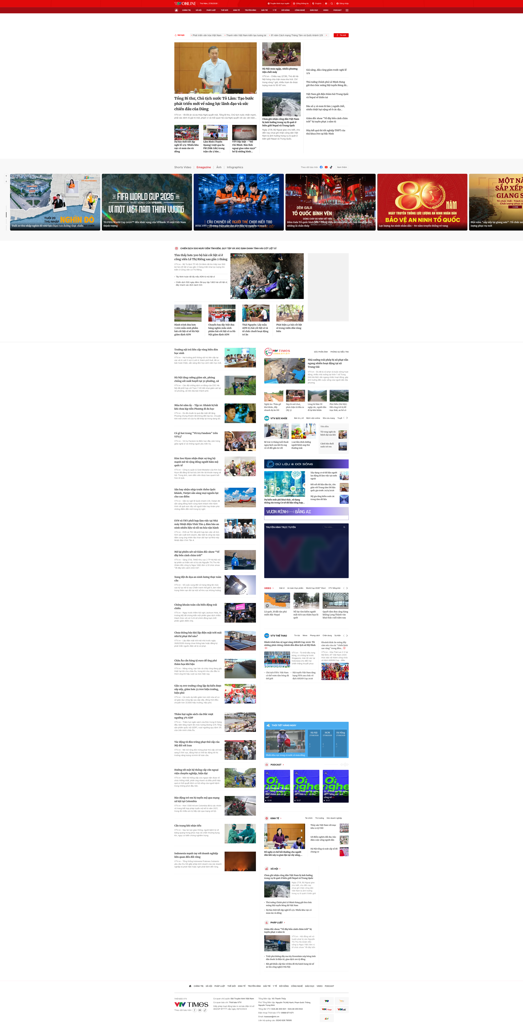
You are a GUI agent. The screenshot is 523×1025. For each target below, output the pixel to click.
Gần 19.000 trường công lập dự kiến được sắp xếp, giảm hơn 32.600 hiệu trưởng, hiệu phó (197, 689)
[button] (343, 418)
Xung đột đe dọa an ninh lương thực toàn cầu (197, 579)
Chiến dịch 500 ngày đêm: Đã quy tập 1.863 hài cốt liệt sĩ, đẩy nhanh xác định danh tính (202, 283)
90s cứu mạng (329, 418)
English (318, 3)
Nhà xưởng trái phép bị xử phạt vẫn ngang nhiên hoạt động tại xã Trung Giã (328, 363)
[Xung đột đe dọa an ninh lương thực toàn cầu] (240, 585)
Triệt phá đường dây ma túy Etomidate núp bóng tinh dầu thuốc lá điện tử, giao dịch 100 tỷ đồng (291, 957)
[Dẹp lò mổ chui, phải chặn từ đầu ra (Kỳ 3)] (295, 396)
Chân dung (327, 636)
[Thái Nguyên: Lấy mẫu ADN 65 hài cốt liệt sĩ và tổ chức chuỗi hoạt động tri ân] (256, 313)
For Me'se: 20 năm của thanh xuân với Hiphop (130, 225)
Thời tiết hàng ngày (284, 725)
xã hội (198, 10)
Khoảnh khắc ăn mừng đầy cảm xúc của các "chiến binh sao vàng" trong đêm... (334, 645)
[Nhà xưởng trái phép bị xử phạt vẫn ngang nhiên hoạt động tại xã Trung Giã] (284, 371)
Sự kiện (338, 636)
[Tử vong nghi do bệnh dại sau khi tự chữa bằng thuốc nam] (343, 434)
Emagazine (204, 167)
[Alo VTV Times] (277, 352)
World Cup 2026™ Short (316, 588)
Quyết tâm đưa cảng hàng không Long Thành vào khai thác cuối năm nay (335, 614)
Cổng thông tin (302, 3)
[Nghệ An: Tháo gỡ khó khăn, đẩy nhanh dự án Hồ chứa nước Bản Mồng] (273, 396)
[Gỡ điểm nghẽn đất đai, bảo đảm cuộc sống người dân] (344, 839)
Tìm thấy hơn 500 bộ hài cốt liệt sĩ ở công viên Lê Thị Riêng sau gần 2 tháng (200, 257)
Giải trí (282, 588)
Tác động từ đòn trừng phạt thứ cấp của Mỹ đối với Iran (196, 743)
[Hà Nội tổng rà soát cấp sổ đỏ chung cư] (344, 851)
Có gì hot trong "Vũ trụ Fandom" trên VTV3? (196, 435)
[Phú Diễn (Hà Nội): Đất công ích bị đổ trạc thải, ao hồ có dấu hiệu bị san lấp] (339, 396)
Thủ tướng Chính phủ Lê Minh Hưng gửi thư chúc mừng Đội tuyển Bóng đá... (327, 84)
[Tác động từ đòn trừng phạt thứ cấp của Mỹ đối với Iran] (240, 750)
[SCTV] (327, 1018)
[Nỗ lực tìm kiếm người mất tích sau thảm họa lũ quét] (306, 601)
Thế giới (224, 10)
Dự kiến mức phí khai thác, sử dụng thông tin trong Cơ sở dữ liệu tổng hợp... (284, 501)
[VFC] (327, 1001)
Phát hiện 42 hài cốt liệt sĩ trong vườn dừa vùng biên (289, 328)
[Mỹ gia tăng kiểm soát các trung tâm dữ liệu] (344, 499)
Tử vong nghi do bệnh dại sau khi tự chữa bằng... (328, 433)
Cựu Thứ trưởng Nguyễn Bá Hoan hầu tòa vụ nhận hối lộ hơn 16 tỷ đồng (52, 225)
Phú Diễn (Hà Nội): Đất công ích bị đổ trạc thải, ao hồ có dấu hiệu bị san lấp (338, 407)
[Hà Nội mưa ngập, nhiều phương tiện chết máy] (281, 54)
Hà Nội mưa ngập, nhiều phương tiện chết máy (280, 70)
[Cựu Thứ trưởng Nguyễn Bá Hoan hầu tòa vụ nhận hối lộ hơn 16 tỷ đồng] (55, 202)
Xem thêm (342, 167)
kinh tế (236, 10)
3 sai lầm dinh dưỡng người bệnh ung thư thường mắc (301, 445)
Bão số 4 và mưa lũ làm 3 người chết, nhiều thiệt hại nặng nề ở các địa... (325, 108)
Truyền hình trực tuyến (279, 3)
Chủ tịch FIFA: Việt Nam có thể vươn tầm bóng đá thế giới (277, 675)
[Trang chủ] (176, 10)
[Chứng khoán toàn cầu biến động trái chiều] (240, 613)
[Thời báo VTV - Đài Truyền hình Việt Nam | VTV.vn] (185, 3)
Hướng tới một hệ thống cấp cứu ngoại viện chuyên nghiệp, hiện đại (196, 771)
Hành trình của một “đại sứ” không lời (401, 225)
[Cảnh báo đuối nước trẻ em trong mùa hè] (343, 446)
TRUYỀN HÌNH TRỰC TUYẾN (281, 527)
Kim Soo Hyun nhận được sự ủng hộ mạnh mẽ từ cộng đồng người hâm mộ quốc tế (196, 462)
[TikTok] (331, 167)
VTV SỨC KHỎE (278, 418)
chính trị (186, 10)
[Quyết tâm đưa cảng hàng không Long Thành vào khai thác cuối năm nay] (336, 601)
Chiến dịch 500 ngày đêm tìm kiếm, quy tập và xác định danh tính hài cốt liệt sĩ (228, 248)
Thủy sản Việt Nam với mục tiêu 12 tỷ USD (323, 826)
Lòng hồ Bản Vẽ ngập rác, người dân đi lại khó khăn (317, 407)
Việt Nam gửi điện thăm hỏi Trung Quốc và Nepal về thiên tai (327, 96)
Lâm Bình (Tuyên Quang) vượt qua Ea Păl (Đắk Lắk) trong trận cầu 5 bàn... (214, 146)
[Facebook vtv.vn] (327, 3)
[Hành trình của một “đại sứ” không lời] (422, 202)
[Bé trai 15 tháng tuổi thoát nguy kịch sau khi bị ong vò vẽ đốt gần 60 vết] (276, 431)
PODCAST (276, 764)
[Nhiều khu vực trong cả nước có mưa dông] (285, 741)
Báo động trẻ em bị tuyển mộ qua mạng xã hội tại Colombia (197, 799)
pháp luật (211, 10)
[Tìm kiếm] (333, 3)
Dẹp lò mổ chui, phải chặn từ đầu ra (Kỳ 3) (295, 407)
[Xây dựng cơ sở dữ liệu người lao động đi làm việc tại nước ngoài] (344, 475)
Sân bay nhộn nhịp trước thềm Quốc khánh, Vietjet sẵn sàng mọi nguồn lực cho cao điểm (196, 493)
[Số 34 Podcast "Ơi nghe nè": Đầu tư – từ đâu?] (306, 786)
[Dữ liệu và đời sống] (289, 464)
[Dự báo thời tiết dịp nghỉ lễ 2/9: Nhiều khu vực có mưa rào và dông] (186, 132)
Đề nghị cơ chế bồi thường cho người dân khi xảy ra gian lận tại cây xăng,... (283, 853)
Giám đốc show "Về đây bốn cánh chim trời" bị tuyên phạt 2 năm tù (327, 120)
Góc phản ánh (321, 352)
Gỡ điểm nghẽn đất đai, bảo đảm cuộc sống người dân (323, 838)
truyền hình (250, 10)
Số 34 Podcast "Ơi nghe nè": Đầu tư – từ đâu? (306, 793)
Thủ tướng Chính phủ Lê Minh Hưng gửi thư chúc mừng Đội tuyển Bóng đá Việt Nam (289, 904)
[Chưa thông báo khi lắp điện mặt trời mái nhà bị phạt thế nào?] (240, 640)
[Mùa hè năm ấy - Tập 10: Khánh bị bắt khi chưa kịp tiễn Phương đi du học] (240, 413)
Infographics (235, 167)
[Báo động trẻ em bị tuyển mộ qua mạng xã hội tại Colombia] (240, 806)
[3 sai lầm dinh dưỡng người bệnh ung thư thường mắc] (303, 431)
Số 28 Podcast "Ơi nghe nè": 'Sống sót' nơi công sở (336, 794)
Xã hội (274, 868)
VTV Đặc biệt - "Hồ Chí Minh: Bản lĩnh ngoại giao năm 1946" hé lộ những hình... (244, 146)
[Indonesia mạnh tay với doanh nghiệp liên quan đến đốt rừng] (240, 861)
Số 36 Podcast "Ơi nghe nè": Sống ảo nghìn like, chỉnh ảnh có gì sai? (277, 793)
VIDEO (267, 588)
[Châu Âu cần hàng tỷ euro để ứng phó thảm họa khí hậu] (240, 668)
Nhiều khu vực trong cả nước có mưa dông (285, 755)
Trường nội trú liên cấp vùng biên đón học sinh (196, 351)
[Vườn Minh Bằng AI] (306, 511)
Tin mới (343, 35)
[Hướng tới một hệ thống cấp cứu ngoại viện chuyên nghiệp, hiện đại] (240, 778)
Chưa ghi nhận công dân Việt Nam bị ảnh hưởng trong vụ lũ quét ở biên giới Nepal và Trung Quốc (280, 122)
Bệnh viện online (313, 418)
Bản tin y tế (299, 418)
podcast (338, 10)
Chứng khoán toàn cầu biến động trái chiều (195, 606)
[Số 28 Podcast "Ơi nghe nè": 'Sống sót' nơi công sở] (336, 786)
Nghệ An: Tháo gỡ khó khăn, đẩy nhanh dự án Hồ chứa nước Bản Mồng (272, 407)
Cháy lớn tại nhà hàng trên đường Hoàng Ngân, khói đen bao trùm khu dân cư (238, 224)
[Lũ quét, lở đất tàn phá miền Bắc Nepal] (277, 601)
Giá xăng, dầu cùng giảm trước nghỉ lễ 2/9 (326, 72)
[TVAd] (342, 1001)
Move (305, 636)
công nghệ (300, 10)
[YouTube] (326, 167)
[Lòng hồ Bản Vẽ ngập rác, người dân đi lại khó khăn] (317, 396)
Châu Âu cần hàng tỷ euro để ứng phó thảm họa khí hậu (195, 662)
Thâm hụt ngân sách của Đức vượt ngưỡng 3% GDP (193, 716)
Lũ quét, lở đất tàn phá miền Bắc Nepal (275, 613)
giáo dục (314, 10)
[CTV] (327, 1009)
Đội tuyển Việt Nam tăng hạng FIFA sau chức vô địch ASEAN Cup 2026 (304, 675)
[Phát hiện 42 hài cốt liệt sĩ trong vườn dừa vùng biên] (290, 313)
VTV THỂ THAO (278, 635)
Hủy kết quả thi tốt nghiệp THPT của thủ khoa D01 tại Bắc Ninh (325, 132)
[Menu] (347, 10)
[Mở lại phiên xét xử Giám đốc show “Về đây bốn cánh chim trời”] (240, 560)
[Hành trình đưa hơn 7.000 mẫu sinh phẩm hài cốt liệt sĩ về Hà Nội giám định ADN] (188, 313)
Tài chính (309, 818)
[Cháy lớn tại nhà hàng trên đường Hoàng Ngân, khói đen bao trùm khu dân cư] (239, 202)
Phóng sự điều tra (340, 352)
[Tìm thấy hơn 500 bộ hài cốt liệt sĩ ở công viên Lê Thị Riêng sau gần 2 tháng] (267, 276)
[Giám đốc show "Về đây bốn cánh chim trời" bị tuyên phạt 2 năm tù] (277, 943)
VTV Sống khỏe (335, 588)
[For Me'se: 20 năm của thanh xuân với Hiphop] (147, 202)
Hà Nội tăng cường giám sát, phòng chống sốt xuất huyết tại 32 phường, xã (196, 379)
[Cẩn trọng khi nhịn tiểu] (240, 833)
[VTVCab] (342, 1009)
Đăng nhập (344, 3)
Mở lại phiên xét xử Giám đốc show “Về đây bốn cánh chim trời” (196, 553)
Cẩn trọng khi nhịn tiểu (187, 825)
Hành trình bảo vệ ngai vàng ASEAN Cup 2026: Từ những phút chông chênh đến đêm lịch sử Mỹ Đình (290, 644)
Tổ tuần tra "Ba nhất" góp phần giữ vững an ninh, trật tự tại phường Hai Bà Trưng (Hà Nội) (330, 224)
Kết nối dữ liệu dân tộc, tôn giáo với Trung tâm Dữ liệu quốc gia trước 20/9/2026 (323, 487)
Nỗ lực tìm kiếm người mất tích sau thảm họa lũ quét (306, 614)
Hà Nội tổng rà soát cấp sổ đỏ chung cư (324, 850)
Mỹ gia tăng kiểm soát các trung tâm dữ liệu (323, 498)
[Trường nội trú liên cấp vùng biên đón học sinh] (240, 357)
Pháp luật (276, 922)
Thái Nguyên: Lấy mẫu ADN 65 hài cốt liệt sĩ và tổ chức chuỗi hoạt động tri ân (255, 329)
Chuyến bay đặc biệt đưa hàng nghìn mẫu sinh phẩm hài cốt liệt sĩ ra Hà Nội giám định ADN (221, 329)
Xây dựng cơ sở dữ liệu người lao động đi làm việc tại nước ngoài (324, 475)
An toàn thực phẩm (295, 588)
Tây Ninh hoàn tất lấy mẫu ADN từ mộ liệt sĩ (195, 277)
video (325, 10)
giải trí (264, 10)
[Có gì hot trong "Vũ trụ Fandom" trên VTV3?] (240, 441)
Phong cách (315, 636)
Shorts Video (182, 167)
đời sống (286, 10)
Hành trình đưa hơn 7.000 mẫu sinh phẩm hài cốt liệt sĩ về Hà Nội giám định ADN (186, 329)
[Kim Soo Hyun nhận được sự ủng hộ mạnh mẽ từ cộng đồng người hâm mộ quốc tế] (240, 466)
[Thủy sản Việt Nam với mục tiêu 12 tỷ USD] (344, 828)
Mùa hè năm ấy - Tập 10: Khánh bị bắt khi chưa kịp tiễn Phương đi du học (196, 407)
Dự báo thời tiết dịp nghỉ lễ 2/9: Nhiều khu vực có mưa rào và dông (186, 146)
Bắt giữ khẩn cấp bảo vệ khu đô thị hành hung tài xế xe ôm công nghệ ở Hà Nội (290, 965)
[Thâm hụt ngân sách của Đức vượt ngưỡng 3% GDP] (240, 722)
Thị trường (319, 818)
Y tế (274, 10)
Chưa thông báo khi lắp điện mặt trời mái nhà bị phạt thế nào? (198, 634)
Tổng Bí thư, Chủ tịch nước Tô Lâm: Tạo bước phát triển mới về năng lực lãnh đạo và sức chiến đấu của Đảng (214, 103)
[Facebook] (321, 167)
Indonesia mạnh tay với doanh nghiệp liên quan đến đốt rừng (196, 855)
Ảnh (218, 167)
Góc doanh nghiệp (334, 818)
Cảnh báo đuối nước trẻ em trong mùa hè (327, 445)
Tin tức (297, 636)
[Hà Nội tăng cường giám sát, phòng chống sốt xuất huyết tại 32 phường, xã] (240, 385)
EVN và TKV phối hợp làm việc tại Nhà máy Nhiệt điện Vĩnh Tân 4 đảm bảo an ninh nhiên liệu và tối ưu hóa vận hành (196, 524)
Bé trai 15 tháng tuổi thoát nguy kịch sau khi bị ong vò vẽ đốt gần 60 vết (276, 445)
